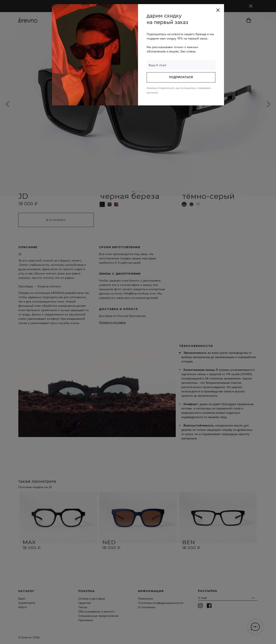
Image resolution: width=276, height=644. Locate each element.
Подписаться (181, 77)
